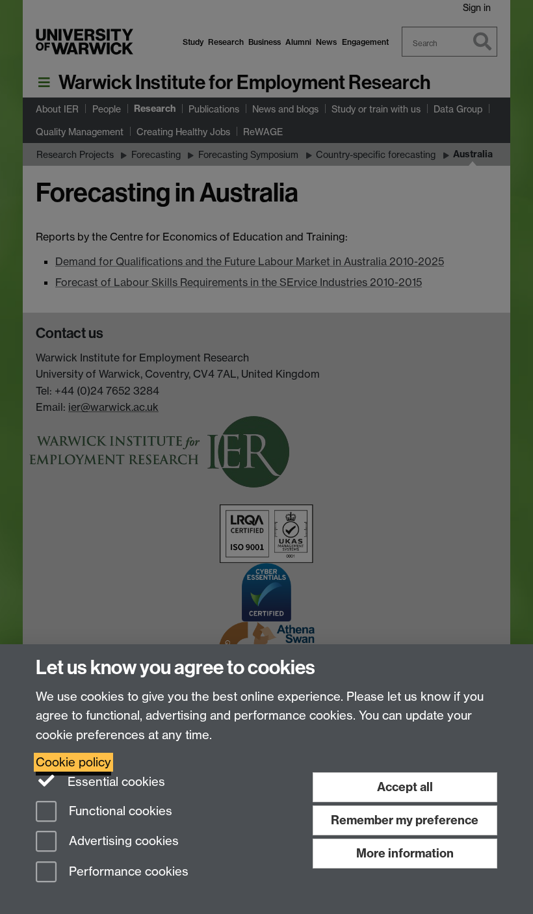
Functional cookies (119, 810)
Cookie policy (73, 762)
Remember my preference (404, 820)
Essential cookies (114, 781)
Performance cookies (127, 872)
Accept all (405, 786)
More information (405, 853)
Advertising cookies (122, 841)
